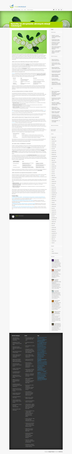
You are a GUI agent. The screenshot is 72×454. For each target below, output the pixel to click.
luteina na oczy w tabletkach (41, 352)
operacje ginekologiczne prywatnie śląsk (41, 356)
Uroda (25, 9)
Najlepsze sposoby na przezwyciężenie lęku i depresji (16, 380)
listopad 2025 (54, 154)
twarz (13, 111)
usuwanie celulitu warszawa (42, 373)
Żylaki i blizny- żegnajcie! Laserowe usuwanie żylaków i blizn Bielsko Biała (56, 103)
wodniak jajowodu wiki (41, 375)
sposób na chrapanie (39, 367)
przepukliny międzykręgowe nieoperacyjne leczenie (42, 362)
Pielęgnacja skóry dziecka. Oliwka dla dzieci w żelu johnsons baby (24, 203)
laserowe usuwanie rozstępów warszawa (41, 349)
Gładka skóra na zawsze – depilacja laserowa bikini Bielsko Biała (29, 429)
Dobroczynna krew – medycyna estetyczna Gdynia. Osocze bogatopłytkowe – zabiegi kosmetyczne (29, 364)
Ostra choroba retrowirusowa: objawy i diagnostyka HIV (56, 260)
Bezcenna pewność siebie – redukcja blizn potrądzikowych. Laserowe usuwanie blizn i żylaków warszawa (29, 387)
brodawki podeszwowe (42, 337)
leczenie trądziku (40, 350)
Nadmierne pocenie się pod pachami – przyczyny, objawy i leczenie (17, 389)
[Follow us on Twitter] (53, 9)
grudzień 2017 (54, 229)
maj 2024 (53, 171)
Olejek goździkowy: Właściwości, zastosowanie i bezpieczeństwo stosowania (56, 83)
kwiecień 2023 (54, 181)
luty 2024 (53, 173)
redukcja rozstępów (40, 364)
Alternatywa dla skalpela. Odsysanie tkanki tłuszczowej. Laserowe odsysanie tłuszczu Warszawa (29, 435)
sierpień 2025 (54, 158)
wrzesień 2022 (54, 194)
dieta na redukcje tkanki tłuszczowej (41, 340)
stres (39, 175)
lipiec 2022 (53, 198)
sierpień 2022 (54, 196)
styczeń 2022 (54, 210)
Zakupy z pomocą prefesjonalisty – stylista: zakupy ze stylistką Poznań (56, 108)
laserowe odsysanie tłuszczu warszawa (41, 348)
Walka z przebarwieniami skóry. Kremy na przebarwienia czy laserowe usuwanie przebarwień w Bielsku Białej (56, 93)
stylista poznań (44, 368)
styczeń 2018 (54, 227)
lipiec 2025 (53, 160)
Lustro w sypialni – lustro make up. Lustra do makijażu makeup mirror (29, 355)
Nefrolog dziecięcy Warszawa (41, 352)
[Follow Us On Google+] (61, 9)
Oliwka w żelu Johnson (40, 355)
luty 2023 (53, 185)
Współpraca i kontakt (17, 9)
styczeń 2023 (54, 187)
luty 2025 (53, 169)
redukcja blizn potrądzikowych (42, 363)
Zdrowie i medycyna (30, 9)
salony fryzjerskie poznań (41, 366)
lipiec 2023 (53, 175)
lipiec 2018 (53, 223)
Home (12, 9)
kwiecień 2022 (54, 204)
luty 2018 (53, 225)
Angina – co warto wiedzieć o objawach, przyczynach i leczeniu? (56, 51)
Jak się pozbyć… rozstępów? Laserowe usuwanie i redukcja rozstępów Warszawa (29, 445)
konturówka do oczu (41, 346)
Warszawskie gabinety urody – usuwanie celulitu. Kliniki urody (29, 339)
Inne (22, 9)
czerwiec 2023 (54, 177)
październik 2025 (54, 156)
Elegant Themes (51, 451)
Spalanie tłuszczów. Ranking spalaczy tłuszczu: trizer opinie (23, 200)
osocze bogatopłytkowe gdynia (41, 360)
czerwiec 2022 (54, 200)
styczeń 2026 (54, 150)
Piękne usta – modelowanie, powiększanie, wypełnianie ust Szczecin (29, 375)
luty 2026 (53, 148)
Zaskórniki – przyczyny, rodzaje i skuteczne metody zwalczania (56, 36)
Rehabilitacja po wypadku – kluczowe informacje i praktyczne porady (56, 43)
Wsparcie (13, 73)
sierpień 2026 (54, 137)
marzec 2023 (54, 183)
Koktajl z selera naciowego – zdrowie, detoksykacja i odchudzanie (17, 355)
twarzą (44, 110)
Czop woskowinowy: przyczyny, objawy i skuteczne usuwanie (56, 270)
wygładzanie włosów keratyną (42, 378)
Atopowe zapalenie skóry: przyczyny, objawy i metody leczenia (17, 401)
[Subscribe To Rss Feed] (59, 9)
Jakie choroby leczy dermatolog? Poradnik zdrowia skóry (16, 339)
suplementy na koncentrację (41, 370)
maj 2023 (53, 179)
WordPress (61, 451)
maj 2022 (53, 202)
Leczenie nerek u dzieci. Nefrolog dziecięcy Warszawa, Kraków (23, 206)
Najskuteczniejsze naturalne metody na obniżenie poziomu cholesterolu (56, 75)
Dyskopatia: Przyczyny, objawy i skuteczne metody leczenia (17, 376)
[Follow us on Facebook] (56, 9)
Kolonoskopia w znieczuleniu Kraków (41, 345)
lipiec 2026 (53, 139)
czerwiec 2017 (54, 240)
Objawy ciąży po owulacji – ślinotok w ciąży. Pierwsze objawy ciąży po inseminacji (17, 360)
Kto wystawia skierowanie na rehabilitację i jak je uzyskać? (56, 291)
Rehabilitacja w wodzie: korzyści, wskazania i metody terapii (17, 343)
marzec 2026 (54, 146)
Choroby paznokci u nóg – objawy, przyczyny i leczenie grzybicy (56, 64)
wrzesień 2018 (54, 219)
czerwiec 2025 (54, 162)
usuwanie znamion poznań (44, 374)
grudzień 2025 (54, 152)
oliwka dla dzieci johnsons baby (42, 353)
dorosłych (13, 122)
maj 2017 (53, 242)
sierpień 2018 (54, 221)
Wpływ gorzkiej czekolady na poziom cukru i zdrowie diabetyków (56, 47)
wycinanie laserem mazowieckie (41, 376)
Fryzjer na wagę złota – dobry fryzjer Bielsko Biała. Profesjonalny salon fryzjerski (30, 419)
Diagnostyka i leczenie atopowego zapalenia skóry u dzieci (17, 348)
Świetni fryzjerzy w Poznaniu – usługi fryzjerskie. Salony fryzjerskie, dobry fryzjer (29, 370)
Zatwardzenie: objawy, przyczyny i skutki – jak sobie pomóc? (17, 364)
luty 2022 (53, 208)
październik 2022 (54, 192)
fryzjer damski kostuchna (41, 343)
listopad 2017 (54, 231)
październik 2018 (54, 217)
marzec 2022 (54, 206)
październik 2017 (54, 233)
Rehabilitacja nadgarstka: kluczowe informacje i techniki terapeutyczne (17, 385)
